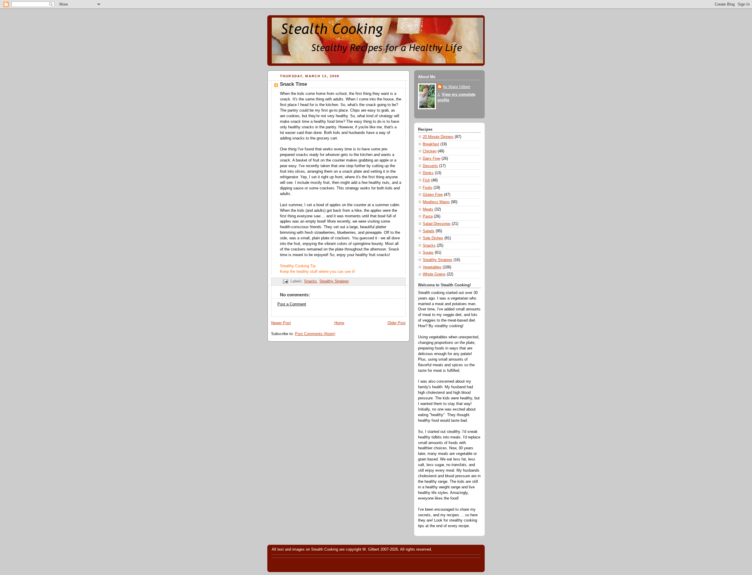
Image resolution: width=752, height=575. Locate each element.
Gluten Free (433, 195)
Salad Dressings (437, 224)
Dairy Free (431, 159)
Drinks (428, 173)
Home (339, 323)
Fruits (427, 188)
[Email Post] (285, 281)
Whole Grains (434, 274)
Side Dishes (433, 238)
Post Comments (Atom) (315, 334)
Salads (428, 231)
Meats (428, 209)
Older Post (396, 323)
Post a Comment (291, 304)
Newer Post (281, 323)
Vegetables (432, 267)
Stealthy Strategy (334, 281)
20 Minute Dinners (438, 137)
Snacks (310, 281)
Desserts (430, 166)
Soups (428, 252)
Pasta (428, 216)
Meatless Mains (436, 202)
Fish (426, 180)
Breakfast (431, 144)
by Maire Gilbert (456, 87)
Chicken (430, 151)
